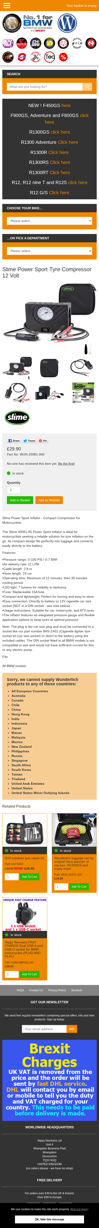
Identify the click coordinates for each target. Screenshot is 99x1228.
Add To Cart (29, 876)
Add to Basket (20, 500)
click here (60, 132)
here (66, 105)
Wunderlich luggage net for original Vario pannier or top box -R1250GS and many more (74, 863)
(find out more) (79, 1209)
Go (71, 1029)
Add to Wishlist (49, 500)
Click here (68, 142)
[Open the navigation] (7, 5)
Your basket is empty (81, 5)
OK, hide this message (49, 1219)
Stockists (76, 990)
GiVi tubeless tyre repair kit (24, 858)
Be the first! (66, 463)
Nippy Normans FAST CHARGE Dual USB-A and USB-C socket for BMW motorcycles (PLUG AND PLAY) (24, 949)
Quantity (13, 482)
